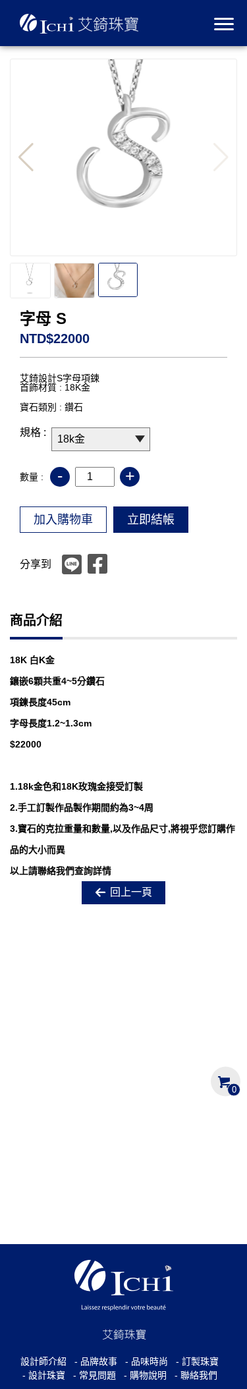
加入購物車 (63, 519)
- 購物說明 (145, 1375)
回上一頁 (131, 892)
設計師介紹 (43, 1361)
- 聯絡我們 (196, 1375)
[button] (26, 157)
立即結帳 (151, 519)
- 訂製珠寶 (197, 1361)
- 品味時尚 (146, 1361)
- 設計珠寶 (43, 1375)
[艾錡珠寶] (85, 23)
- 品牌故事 (95, 1361)
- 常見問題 (94, 1375)
